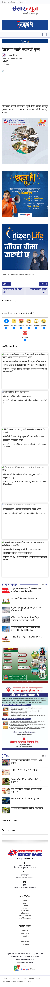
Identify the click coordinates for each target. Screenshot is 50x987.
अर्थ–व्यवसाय (25, 913)
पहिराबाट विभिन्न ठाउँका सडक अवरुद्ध (17, 396)
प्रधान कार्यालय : (25, 865)
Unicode (25, 939)
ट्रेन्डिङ (5, 756)
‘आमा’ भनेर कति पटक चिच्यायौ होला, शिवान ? (26, 781)
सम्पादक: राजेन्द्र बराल (25, 963)
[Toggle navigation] (44, 34)
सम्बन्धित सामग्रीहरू (9, 346)
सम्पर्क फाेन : (25, 875)
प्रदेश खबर (25, 911)
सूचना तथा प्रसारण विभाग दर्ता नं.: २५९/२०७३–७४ (25, 954)
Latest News (25, 933)
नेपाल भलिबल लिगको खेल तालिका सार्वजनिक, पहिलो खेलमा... (25, 628)
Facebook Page (10, 820)
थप (43, 584)
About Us (25, 930)
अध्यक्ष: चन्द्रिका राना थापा (25, 960)
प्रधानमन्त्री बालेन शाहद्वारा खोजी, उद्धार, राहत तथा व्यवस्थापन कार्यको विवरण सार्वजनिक (22, 551)
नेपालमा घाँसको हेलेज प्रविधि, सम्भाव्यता (27, 808)
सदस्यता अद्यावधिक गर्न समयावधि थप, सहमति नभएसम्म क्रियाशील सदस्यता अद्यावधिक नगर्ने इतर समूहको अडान (24, 363)
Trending (25, 936)
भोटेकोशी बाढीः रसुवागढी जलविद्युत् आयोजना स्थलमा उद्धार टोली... (25, 619)
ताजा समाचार (9, 584)
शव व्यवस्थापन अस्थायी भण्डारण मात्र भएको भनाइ (22, 509)
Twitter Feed (8, 830)
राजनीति (25, 906)
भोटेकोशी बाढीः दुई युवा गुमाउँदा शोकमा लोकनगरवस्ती (26, 609)
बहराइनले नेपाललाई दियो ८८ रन (24, 598)
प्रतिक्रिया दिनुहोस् (9, 300)
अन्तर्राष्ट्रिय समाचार (25, 918)
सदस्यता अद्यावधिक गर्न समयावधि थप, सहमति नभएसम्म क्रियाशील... (26, 590)
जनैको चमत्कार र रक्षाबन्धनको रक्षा (24, 770)
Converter (25, 941)
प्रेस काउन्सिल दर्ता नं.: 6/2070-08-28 (25, 957)
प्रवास (25, 903)
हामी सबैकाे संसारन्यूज (29, 13)
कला (25, 901)
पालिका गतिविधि (25, 916)
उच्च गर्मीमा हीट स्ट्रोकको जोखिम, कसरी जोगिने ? (26, 790)
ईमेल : (25, 885)
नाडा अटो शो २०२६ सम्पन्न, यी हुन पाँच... (26, 637)
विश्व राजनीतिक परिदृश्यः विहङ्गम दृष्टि (25, 799)
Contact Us (25, 944)
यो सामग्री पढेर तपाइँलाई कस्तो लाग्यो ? (18, 313)
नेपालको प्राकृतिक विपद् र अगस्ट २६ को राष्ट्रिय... (26, 761)
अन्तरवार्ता (25, 908)
